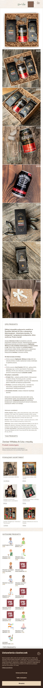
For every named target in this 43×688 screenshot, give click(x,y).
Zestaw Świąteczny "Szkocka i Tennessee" (11, 522)
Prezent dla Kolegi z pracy (20, 558)
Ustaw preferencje (21, 673)
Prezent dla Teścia (6, 596)
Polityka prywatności (7, 667)
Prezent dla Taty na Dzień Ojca (20, 584)
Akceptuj (21, 683)
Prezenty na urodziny (19, 631)
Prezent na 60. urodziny (6, 620)
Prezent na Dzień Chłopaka (20, 620)
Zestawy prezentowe (7, 643)
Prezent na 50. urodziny (19, 608)
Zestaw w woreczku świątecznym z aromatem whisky (10, 500)
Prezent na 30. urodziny (19, 596)
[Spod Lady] (21, 5)
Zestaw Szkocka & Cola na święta (30, 522)
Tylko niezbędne (21, 677)
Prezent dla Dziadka (6, 557)
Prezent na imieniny (6, 631)
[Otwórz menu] (31, 4)
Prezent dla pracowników (21, 570)
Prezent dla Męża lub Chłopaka (7, 571)
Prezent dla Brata (19, 546)
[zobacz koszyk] (38, 3)
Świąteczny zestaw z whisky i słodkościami (31, 500)
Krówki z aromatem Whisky (11, 477)
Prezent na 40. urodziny (6, 608)
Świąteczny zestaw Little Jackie (29, 477)
